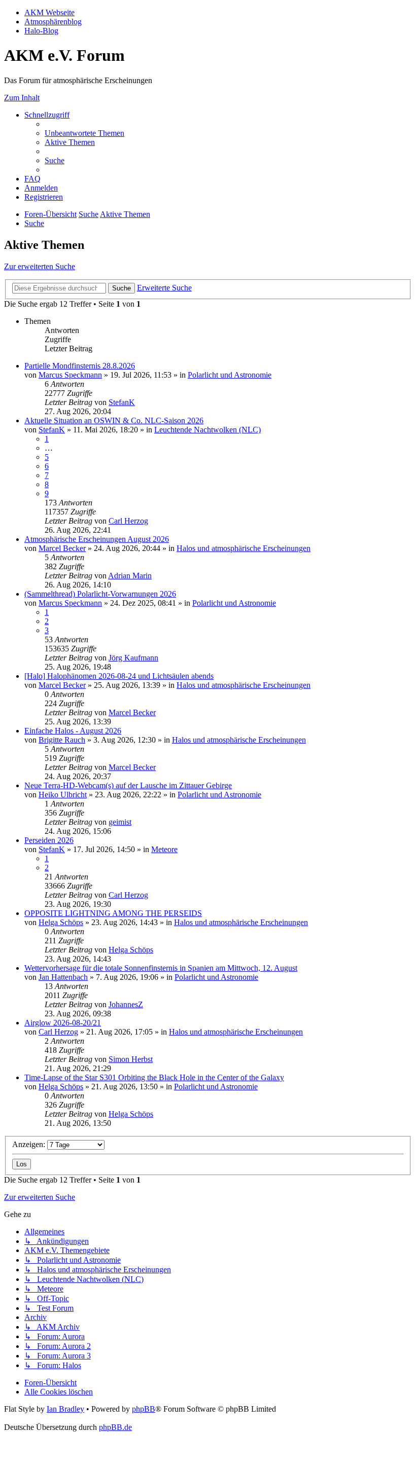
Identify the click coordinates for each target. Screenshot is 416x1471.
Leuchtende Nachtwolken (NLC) (207, 429)
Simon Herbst (131, 1059)
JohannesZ (126, 1004)
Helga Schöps (61, 922)
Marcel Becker (62, 548)
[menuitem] (84, 133)
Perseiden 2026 (49, 840)
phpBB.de (115, 1427)
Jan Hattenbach (63, 977)
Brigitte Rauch (62, 740)
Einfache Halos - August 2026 (72, 730)
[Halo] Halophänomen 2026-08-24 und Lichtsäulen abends (119, 676)
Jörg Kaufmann (133, 657)
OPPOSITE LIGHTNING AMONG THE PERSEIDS (113, 913)
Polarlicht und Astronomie (229, 375)
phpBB (143, 1409)
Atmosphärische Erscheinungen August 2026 (96, 539)
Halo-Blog (41, 30)
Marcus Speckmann (70, 375)
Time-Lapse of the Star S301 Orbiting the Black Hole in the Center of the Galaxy (154, 1077)
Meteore (164, 849)
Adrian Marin (130, 575)
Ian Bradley (65, 1409)
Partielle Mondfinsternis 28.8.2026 (79, 365)
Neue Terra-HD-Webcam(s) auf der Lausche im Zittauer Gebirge (128, 785)
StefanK (122, 402)
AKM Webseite (49, 12)
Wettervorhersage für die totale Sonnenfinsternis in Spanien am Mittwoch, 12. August (160, 968)
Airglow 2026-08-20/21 (62, 1022)
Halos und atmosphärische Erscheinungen (243, 548)
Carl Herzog (128, 521)
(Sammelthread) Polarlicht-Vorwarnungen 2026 (100, 594)
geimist (120, 822)
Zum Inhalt (22, 97)
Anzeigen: (29, 1144)
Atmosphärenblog (53, 21)
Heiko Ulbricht (63, 794)
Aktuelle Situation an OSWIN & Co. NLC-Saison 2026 (113, 420)
